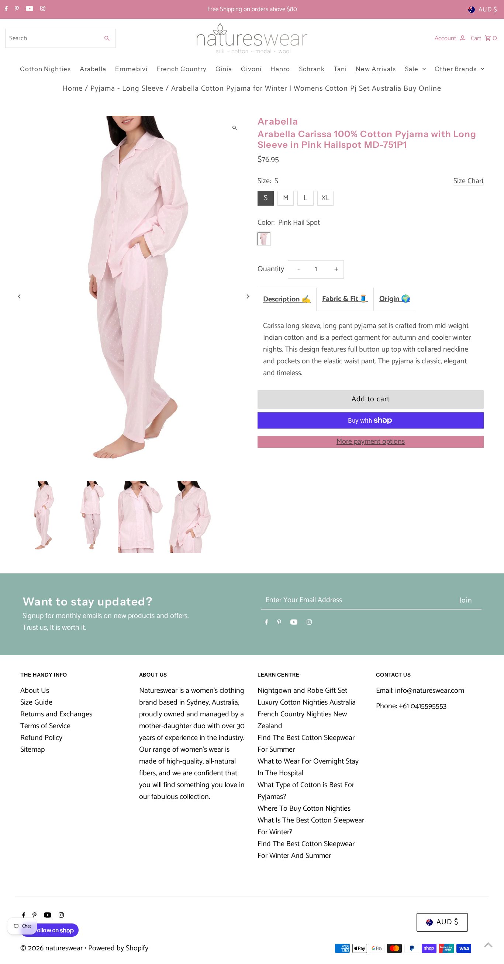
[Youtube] (28, 9)
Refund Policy (41, 738)
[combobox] (52, 38)
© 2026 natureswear (52, 948)
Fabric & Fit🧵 (345, 299)
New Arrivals (376, 69)
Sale (411, 69)
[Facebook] (5, 9)
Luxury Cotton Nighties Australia (307, 702)
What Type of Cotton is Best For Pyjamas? (306, 791)
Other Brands (456, 69)
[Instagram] (41, 9)
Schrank (312, 69)
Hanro (280, 69)
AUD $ (488, 9)
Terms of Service (45, 726)
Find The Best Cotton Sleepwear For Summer (306, 744)
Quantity (271, 269)
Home (73, 89)
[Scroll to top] (488, 944)
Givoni (251, 69)
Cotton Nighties (45, 69)
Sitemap (32, 750)
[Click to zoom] (234, 127)
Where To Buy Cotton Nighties (304, 809)
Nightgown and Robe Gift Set (302, 691)
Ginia (223, 69)
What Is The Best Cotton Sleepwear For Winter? (311, 826)
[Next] (247, 296)
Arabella (93, 69)
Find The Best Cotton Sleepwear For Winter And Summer (306, 850)
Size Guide (36, 702)
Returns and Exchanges (56, 714)
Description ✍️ (287, 299)
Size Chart (468, 181)
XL (325, 198)
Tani (340, 69)
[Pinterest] (16, 9)
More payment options (370, 442)
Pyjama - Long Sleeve (126, 89)
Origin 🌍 (394, 299)
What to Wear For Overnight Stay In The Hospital (308, 767)
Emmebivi (131, 69)
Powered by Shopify (118, 948)
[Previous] (19, 296)
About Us (34, 691)
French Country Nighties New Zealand (302, 720)
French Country (181, 69)
